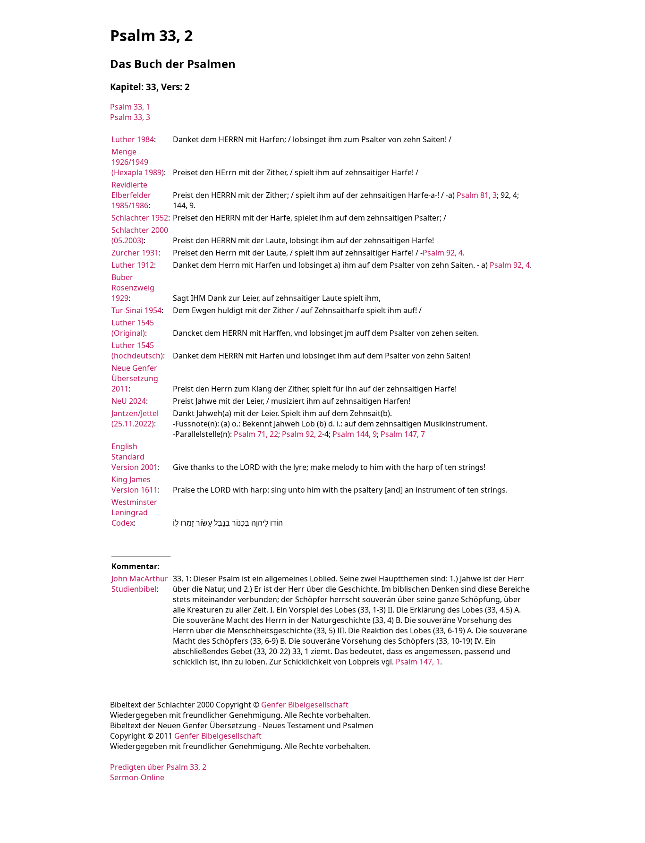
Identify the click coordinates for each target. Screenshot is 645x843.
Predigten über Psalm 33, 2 (158, 767)
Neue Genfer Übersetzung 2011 (134, 378)
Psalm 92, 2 (302, 434)
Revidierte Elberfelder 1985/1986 (131, 195)
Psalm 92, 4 (443, 252)
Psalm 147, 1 (418, 661)
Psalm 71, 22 (256, 434)
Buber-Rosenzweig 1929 (132, 287)
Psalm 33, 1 (130, 107)
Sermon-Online (137, 777)
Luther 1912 (132, 265)
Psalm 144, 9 (354, 434)
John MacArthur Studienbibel (139, 583)
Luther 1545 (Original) (132, 327)
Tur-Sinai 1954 (136, 310)
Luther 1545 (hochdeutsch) (137, 350)
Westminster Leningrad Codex (134, 512)
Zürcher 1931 (135, 252)
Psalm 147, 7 (403, 434)
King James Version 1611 (134, 484)
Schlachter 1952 (139, 218)
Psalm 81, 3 (477, 195)
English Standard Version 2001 (134, 456)
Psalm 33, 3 (130, 117)
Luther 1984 (132, 139)
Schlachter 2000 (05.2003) (139, 235)
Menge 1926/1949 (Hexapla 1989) (137, 162)
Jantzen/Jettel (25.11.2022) (135, 418)
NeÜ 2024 (128, 401)
